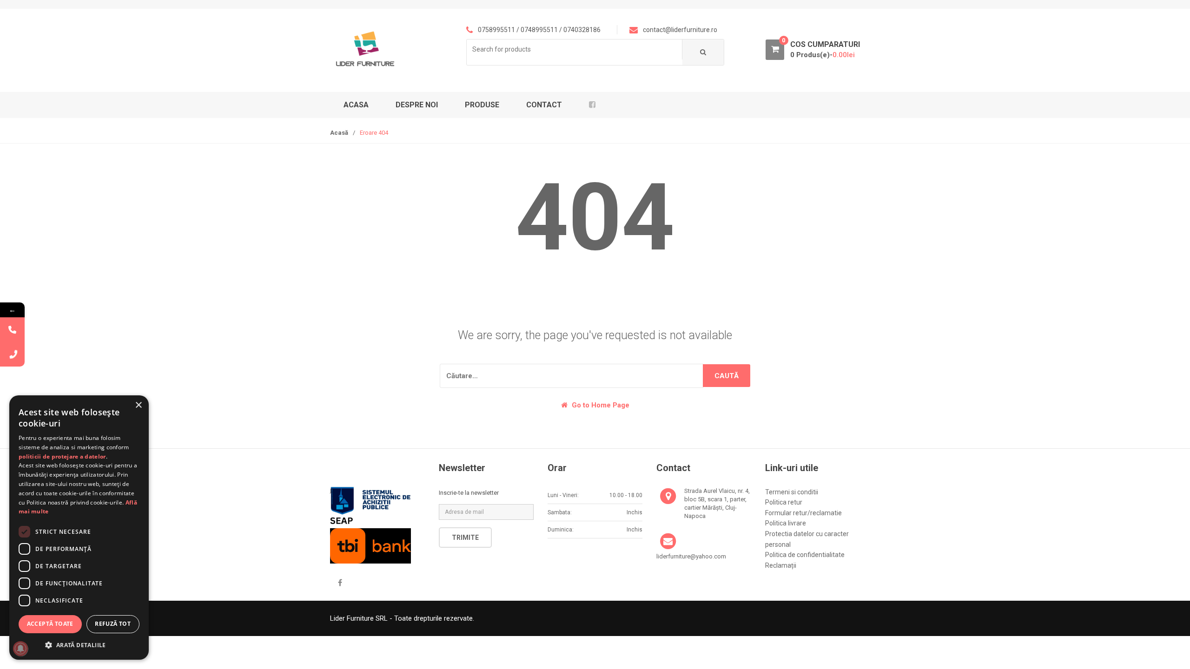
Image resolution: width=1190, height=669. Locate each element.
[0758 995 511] (12, 354)
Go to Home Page (599, 405)
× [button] (138, 405)
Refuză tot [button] (113, 624)
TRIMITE (465, 537)
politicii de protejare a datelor (62, 456)
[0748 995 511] (12, 329)
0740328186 (582, 29)
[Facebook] (339, 583)
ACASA (356, 104)
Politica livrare (785, 523)
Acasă (339, 132)
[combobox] (574, 49)
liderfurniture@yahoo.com (691, 556)
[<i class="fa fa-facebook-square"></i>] (595, 105)
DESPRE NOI (417, 104)
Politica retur (783, 502)
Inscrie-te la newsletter (469, 492)
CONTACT (544, 104)
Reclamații (780, 565)
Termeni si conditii (791, 492)
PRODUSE (482, 104)
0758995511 (496, 29)
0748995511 (539, 29)
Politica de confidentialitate (805, 554)
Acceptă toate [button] (50, 624)
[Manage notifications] (20, 648)
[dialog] (79, 527)
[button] (79, 644)
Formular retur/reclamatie (803, 513)
